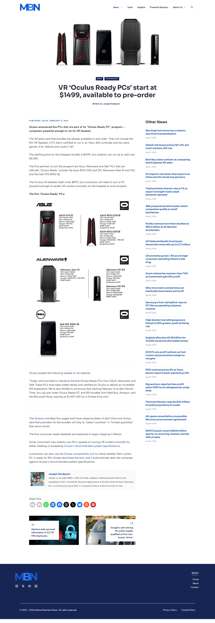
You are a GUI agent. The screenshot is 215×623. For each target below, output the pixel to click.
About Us (177, 7)
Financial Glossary (159, 7)
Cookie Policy (188, 610)
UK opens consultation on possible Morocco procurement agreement (166, 418)
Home (196, 579)
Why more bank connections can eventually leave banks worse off (165, 289)
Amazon (39, 418)
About (196, 583)
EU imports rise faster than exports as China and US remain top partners (168, 175)
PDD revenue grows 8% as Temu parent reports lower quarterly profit (167, 371)
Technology (112, 79)
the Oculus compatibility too (77, 453)
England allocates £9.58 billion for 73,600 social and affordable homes (167, 339)
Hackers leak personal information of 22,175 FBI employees (43, 532)
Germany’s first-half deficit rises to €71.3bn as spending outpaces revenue (166, 305)
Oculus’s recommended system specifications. (92, 446)
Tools (130, 7)
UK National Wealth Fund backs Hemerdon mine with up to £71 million (168, 243)
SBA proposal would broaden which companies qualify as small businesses (167, 209)
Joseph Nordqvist (111, 104)
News (116, 7)
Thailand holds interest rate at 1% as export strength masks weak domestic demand (166, 191)
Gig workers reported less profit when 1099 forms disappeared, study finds (167, 387)
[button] (191, 7)
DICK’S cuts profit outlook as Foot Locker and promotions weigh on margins (166, 355)
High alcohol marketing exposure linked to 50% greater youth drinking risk (167, 323)
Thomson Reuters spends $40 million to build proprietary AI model (168, 403)
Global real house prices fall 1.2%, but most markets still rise (167, 146)
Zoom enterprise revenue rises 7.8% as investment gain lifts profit (167, 275)
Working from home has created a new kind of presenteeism (166, 132)
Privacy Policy (170, 610)
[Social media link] (16, 586)
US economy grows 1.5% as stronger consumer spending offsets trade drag (167, 259)
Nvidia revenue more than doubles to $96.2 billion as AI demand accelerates (167, 226)
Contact (195, 587)
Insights (141, 7)
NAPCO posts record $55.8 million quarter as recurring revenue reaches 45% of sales (167, 434)
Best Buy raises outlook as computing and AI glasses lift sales (168, 161)
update (68, 373)
